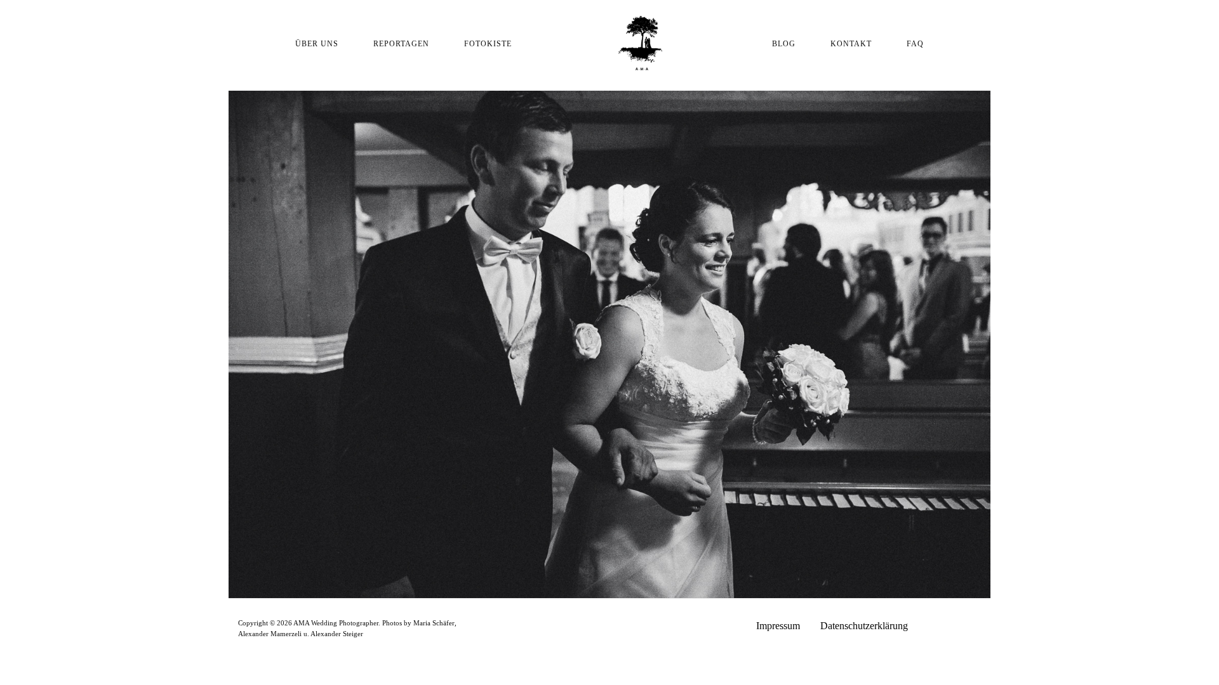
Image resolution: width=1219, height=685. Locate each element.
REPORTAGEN (401, 43)
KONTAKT (851, 43)
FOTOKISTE (488, 43)
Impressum (778, 625)
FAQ (915, 43)
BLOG (784, 43)
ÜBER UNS (316, 43)
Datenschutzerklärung (864, 625)
